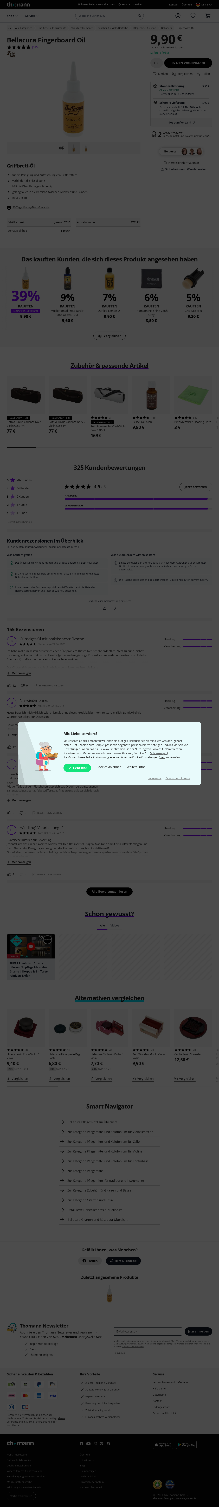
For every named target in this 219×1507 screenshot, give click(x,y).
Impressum (154, 778)
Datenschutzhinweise (177, 778)
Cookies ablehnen (108, 767)
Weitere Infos (136, 767)
